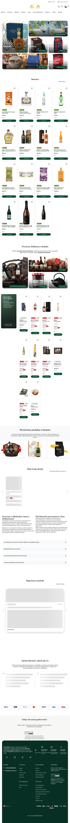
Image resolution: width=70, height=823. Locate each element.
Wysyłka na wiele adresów (41, 789)
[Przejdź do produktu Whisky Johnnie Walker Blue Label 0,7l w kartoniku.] (23, 307)
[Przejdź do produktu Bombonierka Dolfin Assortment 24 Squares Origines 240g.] (26, 175)
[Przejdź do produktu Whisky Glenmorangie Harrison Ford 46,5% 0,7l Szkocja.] (44, 137)
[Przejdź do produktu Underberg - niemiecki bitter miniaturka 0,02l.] (35, 350)
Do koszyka (9, 120)
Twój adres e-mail (28, 732)
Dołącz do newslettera (31, 734)
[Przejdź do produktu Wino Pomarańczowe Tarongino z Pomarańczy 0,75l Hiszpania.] (61, 137)
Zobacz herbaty (42, 50)
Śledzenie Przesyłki (23, 785)
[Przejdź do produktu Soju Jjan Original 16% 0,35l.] (61, 99)
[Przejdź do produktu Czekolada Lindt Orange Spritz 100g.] (9, 99)
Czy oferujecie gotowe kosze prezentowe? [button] (15, 556)
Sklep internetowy (34, 815)
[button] (14, 88)
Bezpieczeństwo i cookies (41, 772)
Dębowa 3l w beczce (53, 614)
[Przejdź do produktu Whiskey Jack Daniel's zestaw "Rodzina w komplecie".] (58, 350)
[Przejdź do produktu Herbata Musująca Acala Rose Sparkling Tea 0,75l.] (26, 212)
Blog (20, 787)
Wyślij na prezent (39, 800)
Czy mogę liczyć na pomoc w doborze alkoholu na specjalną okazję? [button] (21, 542)
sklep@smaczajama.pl (63, 1)
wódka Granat (39, 614)
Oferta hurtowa (22, 772)
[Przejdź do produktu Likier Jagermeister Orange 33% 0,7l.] (61, 175)
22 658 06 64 (52, 1)
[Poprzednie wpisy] (3, 610)
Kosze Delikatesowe (40, 785)
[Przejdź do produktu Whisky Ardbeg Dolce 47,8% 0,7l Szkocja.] (26, 137)
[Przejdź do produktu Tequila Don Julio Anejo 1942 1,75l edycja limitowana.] (14, 488)
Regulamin (21, 774)
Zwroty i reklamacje (40, 774)
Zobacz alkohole (22, 50)
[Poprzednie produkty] (2, 491)
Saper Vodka (44, 614)
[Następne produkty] (67, 491)
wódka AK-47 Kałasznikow (23, 614)
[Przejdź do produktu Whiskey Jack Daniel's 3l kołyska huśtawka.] (46, 350)
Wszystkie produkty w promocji (57, 471)
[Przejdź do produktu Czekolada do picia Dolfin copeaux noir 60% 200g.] (44, 175)
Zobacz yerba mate (61, 67)
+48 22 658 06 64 (10, 768)
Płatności (37, 768)
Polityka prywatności (40, 777)
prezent (10, 604)
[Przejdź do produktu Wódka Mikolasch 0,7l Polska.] (44, 99)
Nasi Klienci (21, 777)
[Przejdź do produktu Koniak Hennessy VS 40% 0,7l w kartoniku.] (46, 307)
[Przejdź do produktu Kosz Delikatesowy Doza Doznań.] (35, 393)
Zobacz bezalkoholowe (60, 34)
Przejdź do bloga (60, 584)
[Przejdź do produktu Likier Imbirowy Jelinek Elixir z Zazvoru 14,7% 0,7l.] (9, 137)
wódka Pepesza (32, 614)
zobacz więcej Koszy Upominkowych (18, 286)
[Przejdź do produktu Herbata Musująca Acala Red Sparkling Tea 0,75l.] (44, 212)
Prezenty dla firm (39, 787)
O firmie (21, 770)
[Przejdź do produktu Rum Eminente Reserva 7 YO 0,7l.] (35, 307)
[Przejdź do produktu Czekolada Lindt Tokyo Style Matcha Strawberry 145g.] (9, 175)
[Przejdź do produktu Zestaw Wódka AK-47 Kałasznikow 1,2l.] (23, 393)
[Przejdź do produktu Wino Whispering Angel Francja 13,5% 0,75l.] (58, 307)
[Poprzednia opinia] (2, 679)
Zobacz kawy (62, 50)
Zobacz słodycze (41, 67)
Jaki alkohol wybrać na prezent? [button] (12, 549)
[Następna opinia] (67, 679)
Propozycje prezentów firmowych (43, 791)
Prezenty (37, 798)
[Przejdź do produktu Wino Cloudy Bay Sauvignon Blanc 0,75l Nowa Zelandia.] (23, 350)
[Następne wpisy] (66, 610)
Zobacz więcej (61, 81)
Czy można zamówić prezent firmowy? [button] (14, 562)
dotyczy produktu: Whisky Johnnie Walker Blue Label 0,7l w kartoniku (19, 684)
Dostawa (37, 770)
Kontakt (20, 768)
